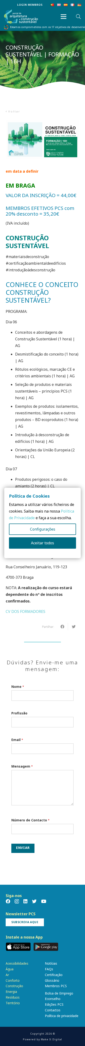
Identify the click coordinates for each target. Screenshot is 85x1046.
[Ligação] (21, 16)
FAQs (49, 969)
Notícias (51, 963)
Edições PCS (54, 1004)
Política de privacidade (61, 1016)
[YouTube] (43, 901)
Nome (17, 686)
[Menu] (63, 17)
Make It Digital (51, 1039)
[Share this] (62, 626)
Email (17, 739)
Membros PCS (56, 986)
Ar (7, 974)
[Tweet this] (73, 626)
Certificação (54, 974)
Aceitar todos (42, 543)
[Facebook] (8, 901)
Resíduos (13, 997)
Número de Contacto (30, 820)
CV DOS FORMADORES (25, 611)
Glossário (52, 980)
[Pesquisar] (78, 16)
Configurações (42, 529)
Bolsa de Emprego (59, 993)
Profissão (19, 713)
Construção (14, 986)
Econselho (52, 998)
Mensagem (22, 766)
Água (9, 969)
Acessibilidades (17, 963)
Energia (11, 991)
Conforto (13, 980)
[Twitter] (34, 901)
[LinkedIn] (25, 901)
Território (13, 1003)
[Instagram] (17, 901)
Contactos (52, 1010)
